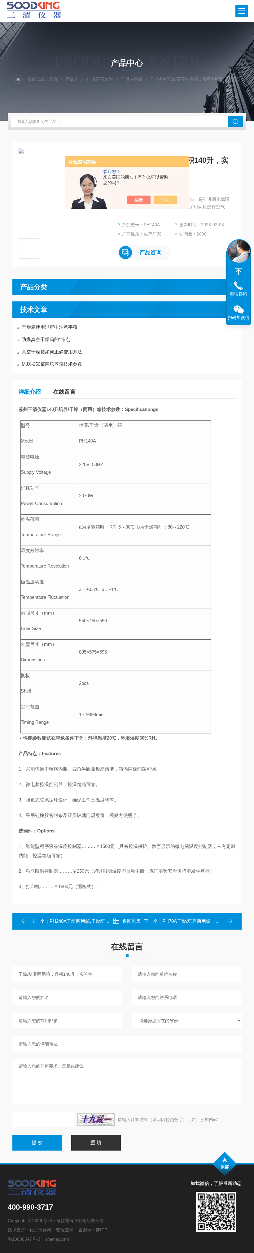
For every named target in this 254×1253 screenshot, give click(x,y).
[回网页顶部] (238, 271)
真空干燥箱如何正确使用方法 (52, 351)
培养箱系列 (102, 78)
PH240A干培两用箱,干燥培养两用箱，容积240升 (100, 921)
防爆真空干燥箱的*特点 (46, 339)
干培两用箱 (131, 78)
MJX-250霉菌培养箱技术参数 (52, 364)
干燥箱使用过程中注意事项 (49, 327)
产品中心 (74, 78)
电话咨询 (238, 294)
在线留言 (64, 392)
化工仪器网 (40, 1229)
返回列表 (131, 921)
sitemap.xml (57, 1239)
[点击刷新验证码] (96, 1119)
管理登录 (64, 1229)
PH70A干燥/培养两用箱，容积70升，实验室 (207, 921)
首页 (53, 78)
